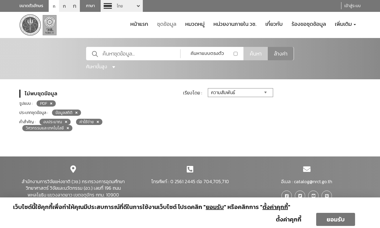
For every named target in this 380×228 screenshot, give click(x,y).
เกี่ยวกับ (274, 23)
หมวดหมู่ (195, 23)
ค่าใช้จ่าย (87, 122)
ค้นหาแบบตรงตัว (207, 53)
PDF (43, 103)
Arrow (122, 6)
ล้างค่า (280, 54)
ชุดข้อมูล (166, 23)
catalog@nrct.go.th (313, 181)
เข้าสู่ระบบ (352, 6)
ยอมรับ (336, 219)
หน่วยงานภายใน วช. (234, 23)
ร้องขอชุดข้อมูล (309, 23)
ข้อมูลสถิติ (64, 113)
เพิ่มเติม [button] (344, 23)
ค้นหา (256, 54)
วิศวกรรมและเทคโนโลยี (45, 128)
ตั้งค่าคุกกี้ (288, 219)
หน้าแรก (139, 23)
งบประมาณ (52, 122)
